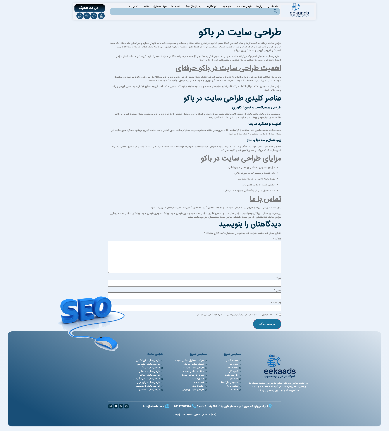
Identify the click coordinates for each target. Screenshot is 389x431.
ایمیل (277, 290)
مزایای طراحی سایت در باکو (241, 159)
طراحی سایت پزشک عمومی (169, 213)
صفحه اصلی (273, 6)
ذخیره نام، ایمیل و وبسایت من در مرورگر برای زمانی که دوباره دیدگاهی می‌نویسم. (237, 315)
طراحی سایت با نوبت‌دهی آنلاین (225, 213)
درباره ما (259, 6)
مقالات (146, 6)
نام (279, 278)
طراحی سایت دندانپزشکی (268, 217)
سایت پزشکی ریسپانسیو (255, 213)
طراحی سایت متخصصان (220, 217)
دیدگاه (277, 239)
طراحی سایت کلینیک (244, 217)
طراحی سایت (245, 6)
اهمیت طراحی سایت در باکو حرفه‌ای (228, 68)
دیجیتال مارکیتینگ (193, 6)
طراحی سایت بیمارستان (195, 213)
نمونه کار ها (212, 6)
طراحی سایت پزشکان (143, 213)
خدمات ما (175, 6)
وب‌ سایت (276, 303)
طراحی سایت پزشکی (121, 213)
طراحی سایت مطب (197, 217)
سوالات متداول (160, 6)
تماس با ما (133, 6)
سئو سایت (226, 6)
